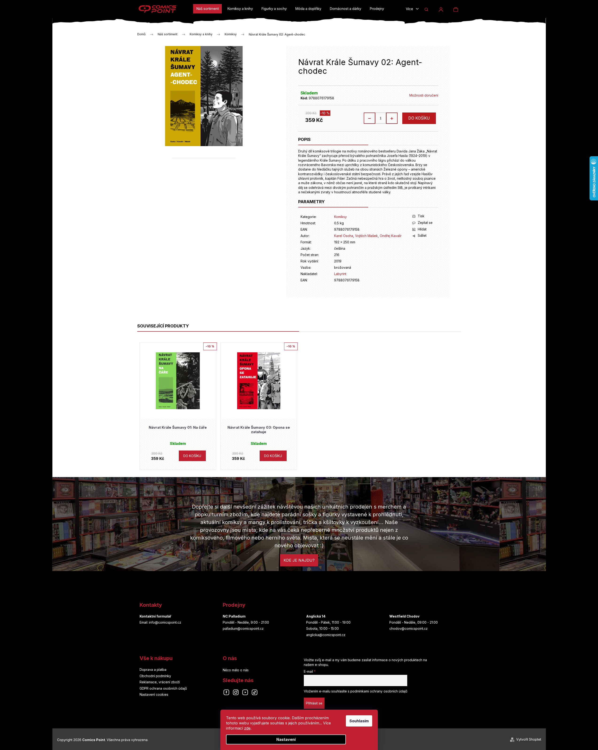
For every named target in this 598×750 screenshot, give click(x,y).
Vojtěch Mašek (366, 236)
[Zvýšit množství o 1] (392, 118)
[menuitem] (207, 8)
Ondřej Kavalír (391, 236)
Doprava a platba (153, 670)
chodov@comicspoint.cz (408, 628)
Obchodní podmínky (155, 676)
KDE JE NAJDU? (299, 560)
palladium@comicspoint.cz (243, 628)
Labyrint (340, 274)
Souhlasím (359, 721)
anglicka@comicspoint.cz (325, 635)
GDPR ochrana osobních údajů (163, 688)
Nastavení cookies (154, 694)
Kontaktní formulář (155, 616)
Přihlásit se (314, 703)
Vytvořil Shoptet (528, 739)
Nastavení (286, 739)
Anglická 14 (315, 616)
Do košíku (419, 118)
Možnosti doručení (423, 95)
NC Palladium (234, 616)
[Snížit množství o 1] (369, 118)
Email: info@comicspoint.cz (160, 622)
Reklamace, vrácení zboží (160, 682)
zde (247, 728)
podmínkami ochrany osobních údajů (378, 691)
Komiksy (340, 217)
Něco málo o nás (236, 670)
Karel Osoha (343, 236)
